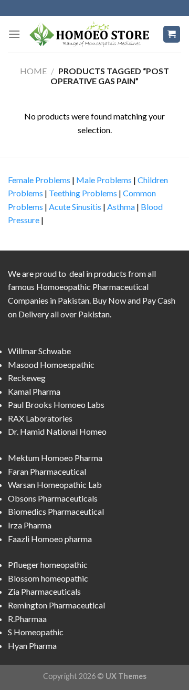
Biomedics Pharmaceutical (56, 511)
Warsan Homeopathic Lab (55, 484)
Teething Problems (83, 193)
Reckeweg (27, 378)
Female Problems (39, 180)
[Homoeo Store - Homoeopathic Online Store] (91, 34)
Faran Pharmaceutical (47, 471)
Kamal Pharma (34, 391)
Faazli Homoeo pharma (50, 539)
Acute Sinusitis (75, 207)
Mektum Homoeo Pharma (55, 458)
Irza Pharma (29, 525)
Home (33, 71)
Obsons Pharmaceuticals (53, 498)
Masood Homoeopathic (51, 364)
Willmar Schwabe (39, 351)
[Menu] (14, 34)
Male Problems (104, 180)
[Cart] (172, 34)
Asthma (121, 207)
